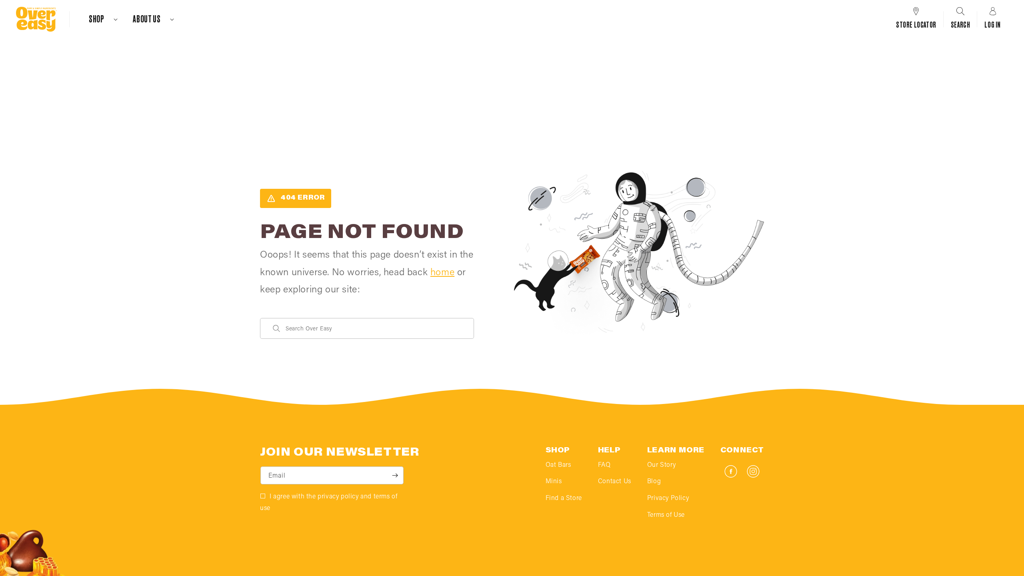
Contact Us (614, 481)
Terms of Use (666, 515)
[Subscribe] (395, 475)
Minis (554, 481)
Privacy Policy (668, 498)
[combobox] (367, 328)
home (442, 273)
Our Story (661, 465)
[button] (100, 19)
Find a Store (564, 498)
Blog (654, 481)
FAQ (604, 465)
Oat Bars (558, 465)
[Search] (276, 328)
